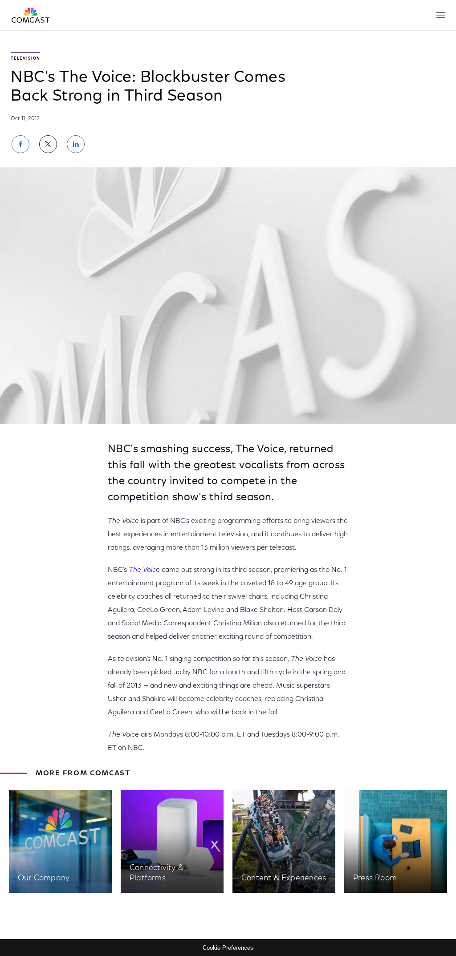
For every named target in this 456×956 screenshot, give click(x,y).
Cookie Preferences (228, 947)
